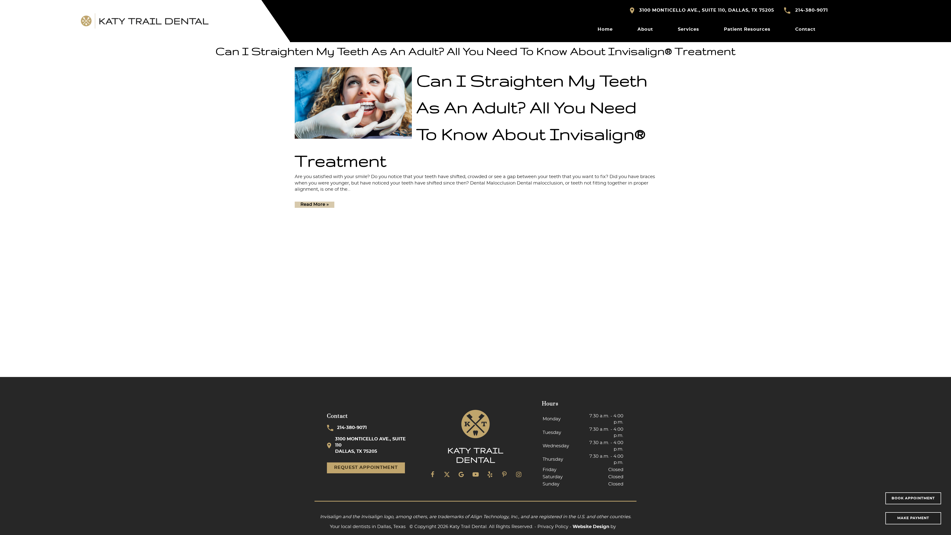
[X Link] (446, 474)
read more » (314, 204)
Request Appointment (366, 467)
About (645, 29)
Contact (805, 29)
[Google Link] (461, 474)
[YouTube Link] (475, 474)
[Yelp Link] (490, 474)
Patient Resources (747, 29)
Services (688, 29)
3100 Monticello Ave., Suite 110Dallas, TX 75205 (370, 445)
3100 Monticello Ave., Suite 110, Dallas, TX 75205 (706, 10)
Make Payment (913, 518)
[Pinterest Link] (504, 474)
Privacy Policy (552, 527)
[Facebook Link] (432, 474)
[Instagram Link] (518, 474)
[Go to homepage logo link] (475, 437)
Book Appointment (913, 498)
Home (605, 29)
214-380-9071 (811, 10)
